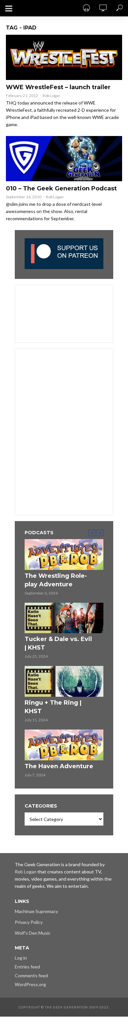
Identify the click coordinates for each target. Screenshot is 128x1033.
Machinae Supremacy (36, 911)
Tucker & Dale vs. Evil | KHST (58, 643)
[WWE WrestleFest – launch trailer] (64, 57)
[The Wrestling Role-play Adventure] (64, 554)
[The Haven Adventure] (64, 745)
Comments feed (31, 975)
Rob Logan (51, 95)
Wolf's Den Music (33, 933)
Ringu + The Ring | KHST (53, 707)
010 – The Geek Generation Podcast (61, 188)
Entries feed (27, 966)
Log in (21, 958)
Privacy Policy (29, 922)
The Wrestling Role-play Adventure (56, 580)
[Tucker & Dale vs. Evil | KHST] (64, 618)
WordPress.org (30, 984)
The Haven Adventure (59, 766)
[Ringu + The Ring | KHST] (64, 681)
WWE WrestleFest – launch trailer (58, 87)
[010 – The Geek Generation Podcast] (64, 158)
